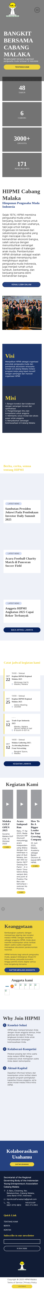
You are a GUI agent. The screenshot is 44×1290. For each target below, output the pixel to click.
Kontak (7, 1230)
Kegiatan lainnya (22, 764)
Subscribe (22, 1248)
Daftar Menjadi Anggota (22, 970)
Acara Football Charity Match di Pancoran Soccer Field (20, 562)
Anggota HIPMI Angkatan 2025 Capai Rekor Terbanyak (19, 612)
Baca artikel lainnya (22, 630)
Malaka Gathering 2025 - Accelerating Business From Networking (22, 745)
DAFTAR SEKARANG (22, 1164)
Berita (7, 1226)
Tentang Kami (22, 67)
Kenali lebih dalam (21, 284)
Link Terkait (22, 1286)
